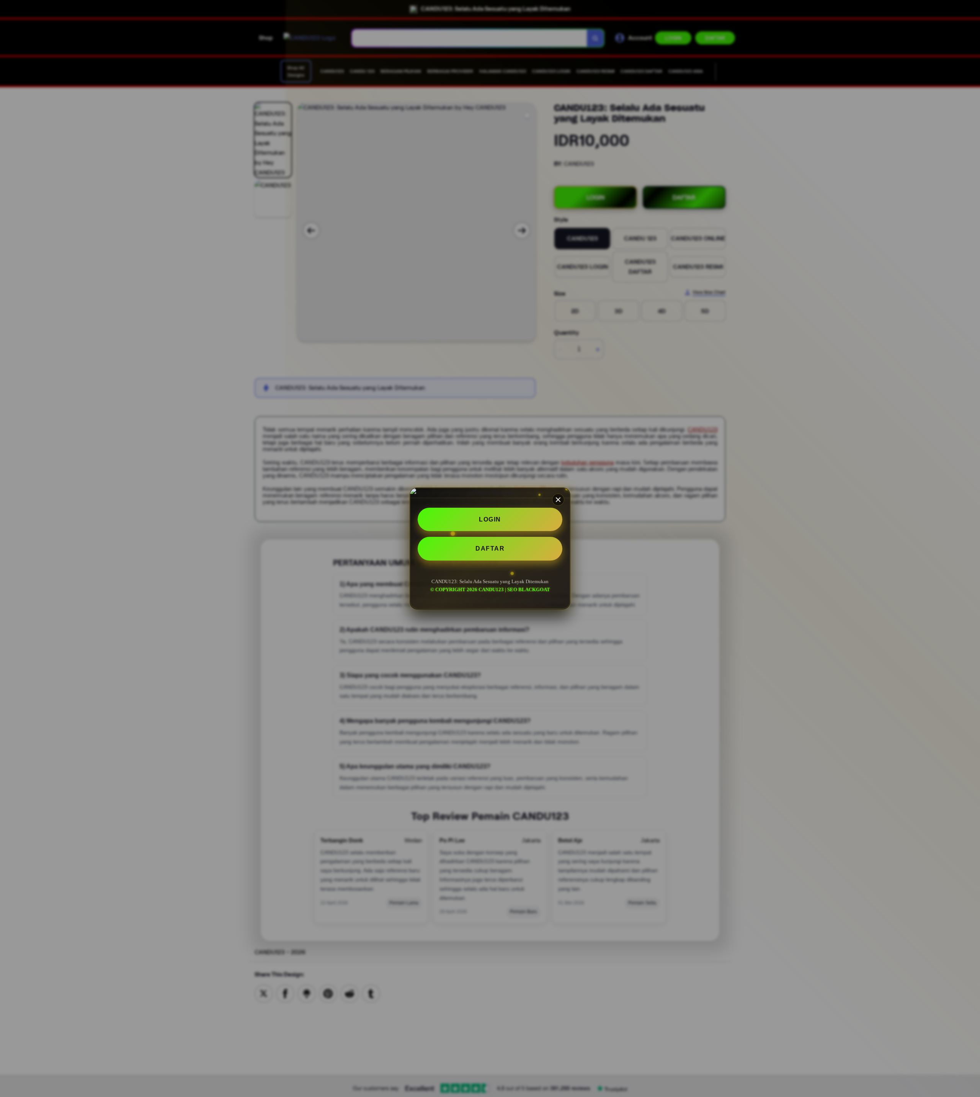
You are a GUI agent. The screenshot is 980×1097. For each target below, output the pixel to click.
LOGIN (490, 519)
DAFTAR (490, 549)
